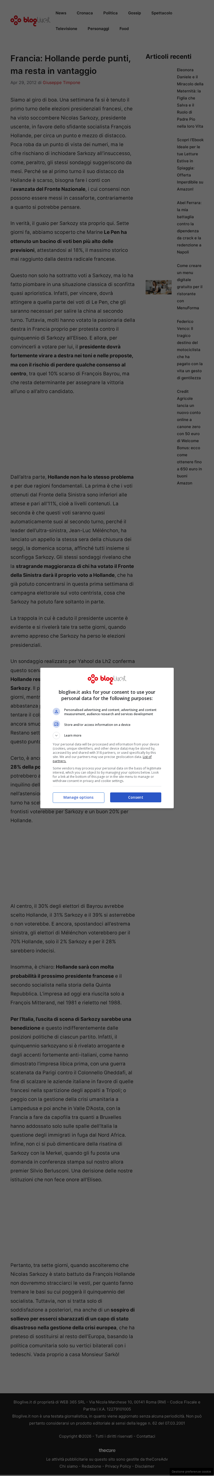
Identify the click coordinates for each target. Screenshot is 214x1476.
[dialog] (107, 738)
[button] (107, 735)
